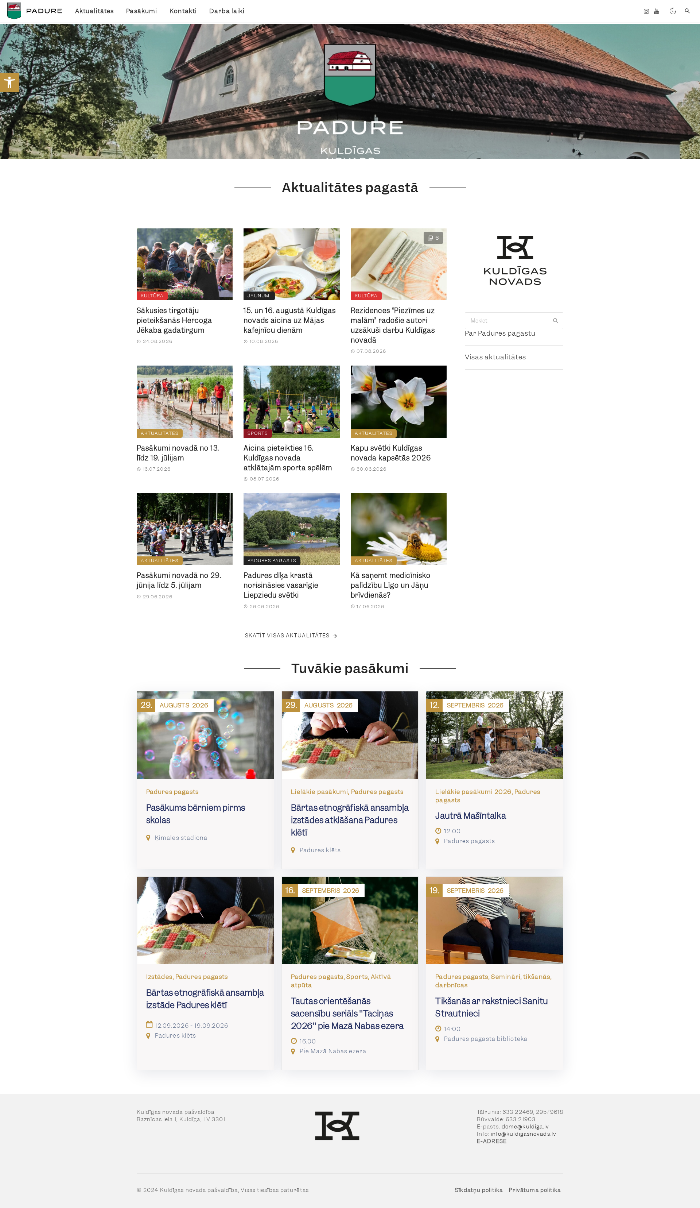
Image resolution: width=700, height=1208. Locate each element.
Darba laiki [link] (227, 11)
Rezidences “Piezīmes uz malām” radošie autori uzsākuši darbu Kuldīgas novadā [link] (393, 325)
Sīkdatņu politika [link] (479, 1190)
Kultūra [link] (152, 296)
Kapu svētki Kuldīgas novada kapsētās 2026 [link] (391, 453)
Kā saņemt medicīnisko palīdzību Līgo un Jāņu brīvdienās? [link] (391, 585)
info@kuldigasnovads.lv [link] (523, 1134)
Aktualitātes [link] (94, 11)
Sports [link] (258, 433)
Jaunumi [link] (259, 296)
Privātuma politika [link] (535, 1190)
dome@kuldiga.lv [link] (525, 1126)
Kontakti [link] (183, 11)
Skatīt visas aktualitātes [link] (287, 635)
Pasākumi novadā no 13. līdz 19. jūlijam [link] (178, 453)
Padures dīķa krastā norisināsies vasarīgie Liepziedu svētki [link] (281, 585)
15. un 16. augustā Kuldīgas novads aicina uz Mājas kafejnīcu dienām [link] (290, 320)
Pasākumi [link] (141, 11)
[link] (9, 82)
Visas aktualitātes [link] (495, 357)
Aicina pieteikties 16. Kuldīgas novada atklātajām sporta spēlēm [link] (288, 458)
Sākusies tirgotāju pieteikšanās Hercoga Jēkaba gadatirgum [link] (174, 320)
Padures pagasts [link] (272, 560)
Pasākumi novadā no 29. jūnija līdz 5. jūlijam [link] (179, 580)
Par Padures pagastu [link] (500, 333)
